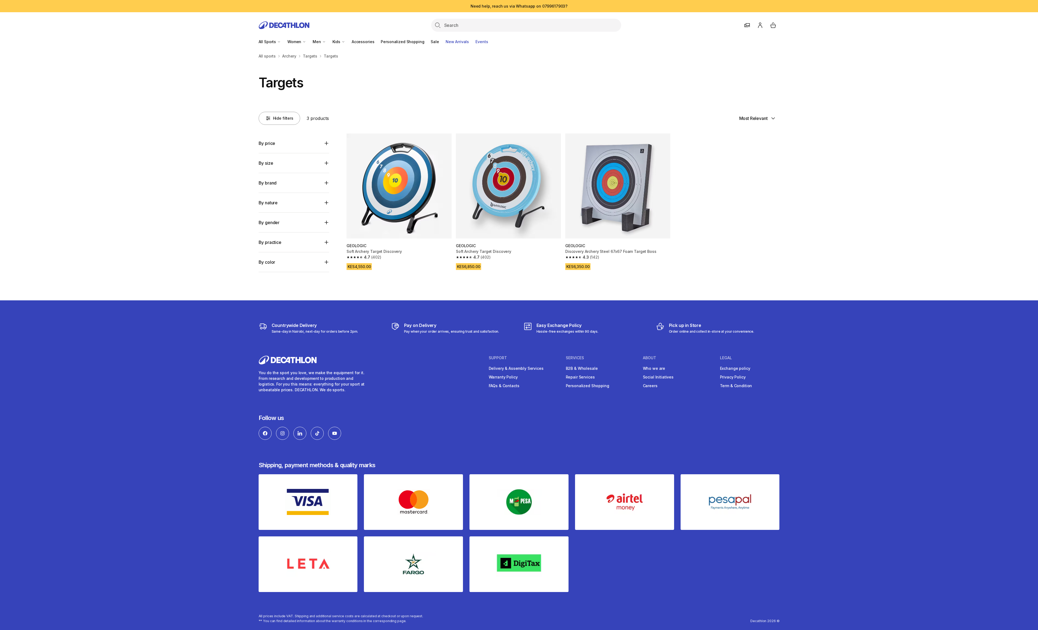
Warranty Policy (503, 377)
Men (317, 41)
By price (267, 143)
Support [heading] (498, 358)
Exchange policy (735, 368)
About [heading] (649, 358)
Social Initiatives (658, 377)
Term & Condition (736, 385)
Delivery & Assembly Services (516, 368)
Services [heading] (575, 358)
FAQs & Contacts (504, 385)
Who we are (654, 368)
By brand (268, 183)
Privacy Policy (733, 377)
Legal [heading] (726, 358)
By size (266, 163)
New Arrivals (457, 41)
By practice (270, 242)
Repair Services (580, 377)
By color (267, 262)
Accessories (363, 41)
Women (294, 41)
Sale (435, 41)
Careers (650, 385)
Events (481, 41)
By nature (268, 202)
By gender (269, 222)
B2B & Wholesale (582, 368)
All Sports (268, 41)
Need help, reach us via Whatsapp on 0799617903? (519, 6)
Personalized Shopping (402, 41)
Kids (336, 41)
